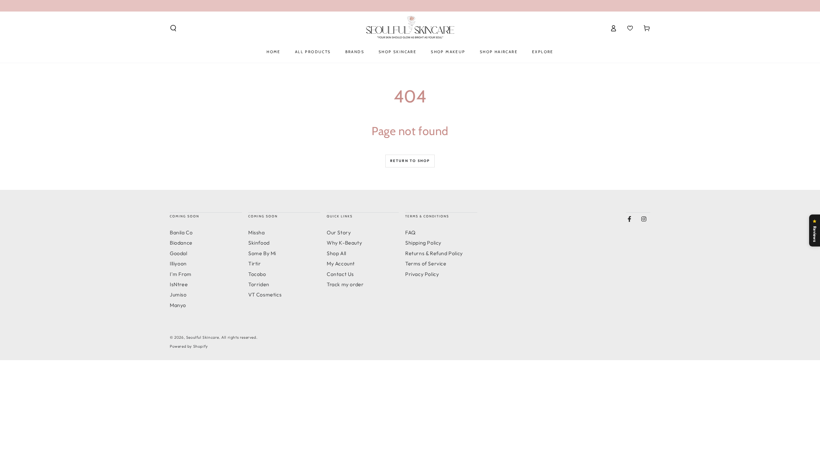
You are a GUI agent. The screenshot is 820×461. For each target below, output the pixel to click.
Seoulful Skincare (202, 337)
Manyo (178, 305)
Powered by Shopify (189, 346)
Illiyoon (178, 263)
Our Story (339, 232)
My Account (341, 263)
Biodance (181, 242)
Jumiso (178, 294)
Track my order (345, 284)
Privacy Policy (422, 274)
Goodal (178, 253)
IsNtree (179, 284)
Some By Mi (262, 253)
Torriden (258, 284)
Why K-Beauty (344, 242)
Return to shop (410, 160)
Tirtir (254, 263)
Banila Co (181, 232)
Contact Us (340, 274)
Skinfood (259, 242)
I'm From (181, 274)
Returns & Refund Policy (434, 253)
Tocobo (257, 274)
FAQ (410, 232)
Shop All (336, 253)
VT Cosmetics (265, 294)
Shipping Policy (423, 242)
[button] (173, 28)
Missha (256, 232)
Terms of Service (426, 263)
